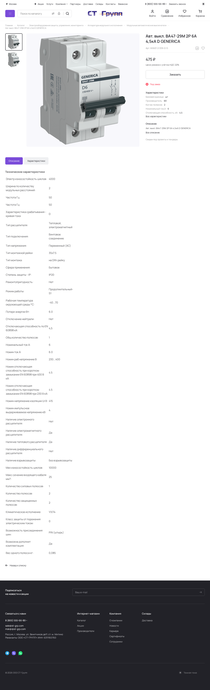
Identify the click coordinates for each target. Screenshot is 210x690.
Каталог (81, 620)
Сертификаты (116, 636)
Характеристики (36, 160)
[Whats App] (20, 653)
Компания (115, 613)
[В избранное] (203, 48)
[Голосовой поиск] (59, 13)
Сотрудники (115, 641)
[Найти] (67, 13)
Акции (80, 625)
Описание (14, 160)
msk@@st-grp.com (15, 629)
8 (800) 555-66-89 (155, 3)
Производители (85, 631)
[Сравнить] (197, 48)
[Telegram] (7, 653)
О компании (115, 620)
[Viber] (14, 653)
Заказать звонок (177, 4)
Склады (146, 613)
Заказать (175, 74)
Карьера (114, 631)
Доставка (147, 620)
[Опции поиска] (52, 13)
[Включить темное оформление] (203, 4)
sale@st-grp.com (14, 625)
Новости (114, 625)
